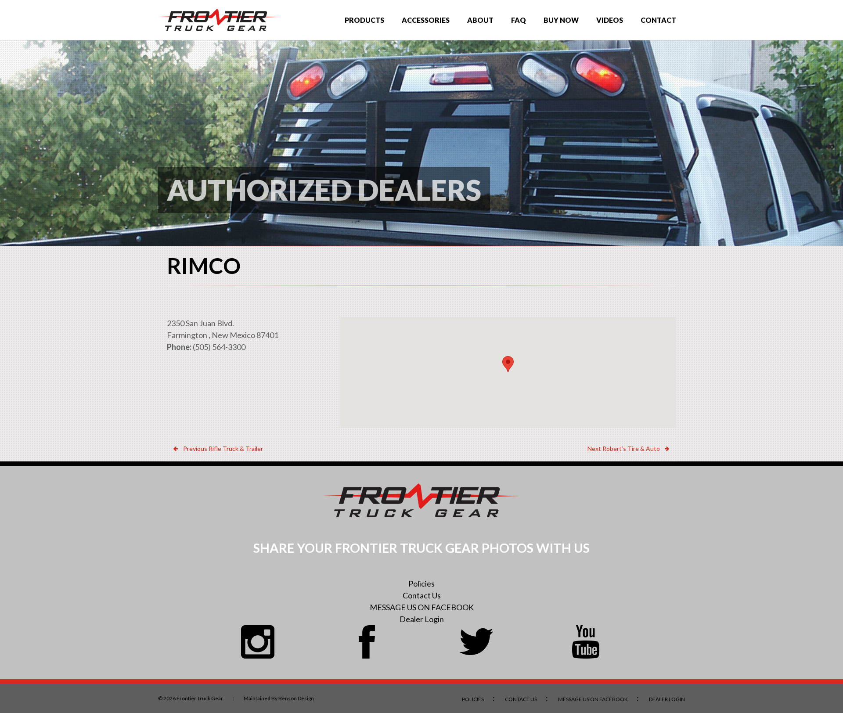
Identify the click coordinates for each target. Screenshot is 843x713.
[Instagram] (257, 642)
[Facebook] (367, 642)
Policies (421, 583)
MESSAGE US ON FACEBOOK (422, 607)
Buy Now (561, 20)
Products (364, 20)
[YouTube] (585, 642)
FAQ (518, 20)
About (480, 20)
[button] (508, 364)
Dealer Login (422, 619)
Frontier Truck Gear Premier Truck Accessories (219, 20)
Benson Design (296, 698)
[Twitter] (476, 642)
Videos (609, 20)
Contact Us (422, 595)
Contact (658, 20)
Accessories (426, 20)
